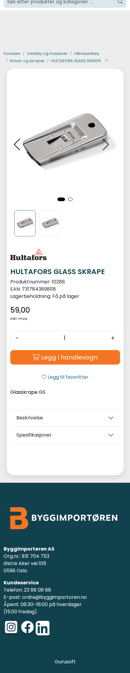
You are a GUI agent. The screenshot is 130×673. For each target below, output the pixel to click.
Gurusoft (65, 661)
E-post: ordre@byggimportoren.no (45, 597)
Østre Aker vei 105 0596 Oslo (25, 567)
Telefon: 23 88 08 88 (27, 589)
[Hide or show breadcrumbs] (106, 61)
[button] (61, 199)
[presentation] (17, 144)
